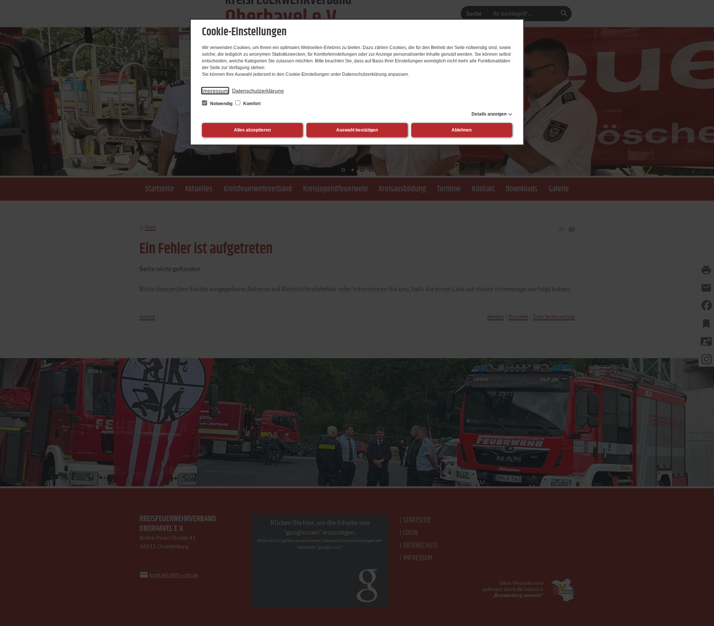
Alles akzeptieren (252, 130)
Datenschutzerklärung (258, 91)
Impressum (215, 91)
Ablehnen (461, 130)
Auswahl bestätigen (357, 130)
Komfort (251, 103)
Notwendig (221, 103)
